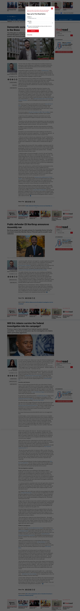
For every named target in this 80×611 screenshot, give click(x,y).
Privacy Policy (29, 34)
